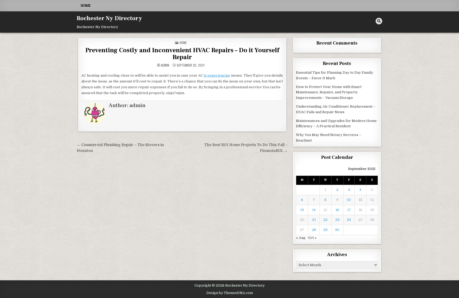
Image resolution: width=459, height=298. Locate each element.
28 (314, 230)
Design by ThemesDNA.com (229, 293)
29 (325, 230)
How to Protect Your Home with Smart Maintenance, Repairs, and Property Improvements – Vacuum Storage (329, 92)
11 (360, 200)
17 (349, 210)
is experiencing (217, 75)
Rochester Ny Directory (109, 18)
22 (325, 220)
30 (337, 230)
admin (165, 65)
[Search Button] (379, 21)
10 (349, 200)
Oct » (312, 238)
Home (86, 5)
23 (337, 220)
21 (314, 220)
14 (314, 210)
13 (302, 210)
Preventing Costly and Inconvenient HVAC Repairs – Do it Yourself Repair (182, 53)
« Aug (300, 238)
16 (337, 210)
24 (349, 220)
